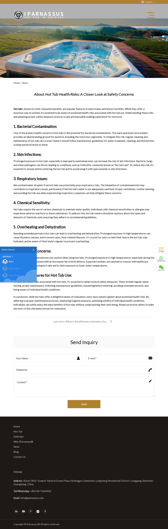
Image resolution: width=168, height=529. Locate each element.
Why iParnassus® (23, 441)
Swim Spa (18, 436)
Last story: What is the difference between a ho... (80, 321)
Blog (16, 451)
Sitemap (17, 471)
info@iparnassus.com (32, 497)
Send (84, 404)
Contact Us (19, 456)
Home (16, 82)
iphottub (7, 256)
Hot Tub (17, 431)
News (25, 82)
